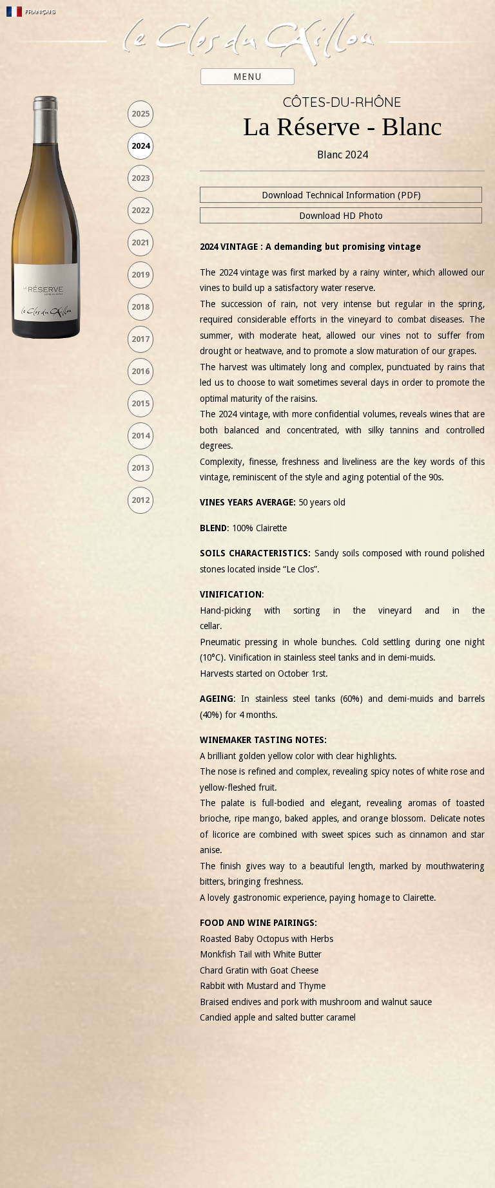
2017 (140, 339)
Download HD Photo (341, 216)
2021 (140, 242)
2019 (140, 274)
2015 (140, 403)
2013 (140, 468)
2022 (140, 210)
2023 (140, 178)
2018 (140, 307)
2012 (140, 500)
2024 (140, 146)
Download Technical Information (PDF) (341, 195)
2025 (140, 113)
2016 (140, 371)
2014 (140, 435)
